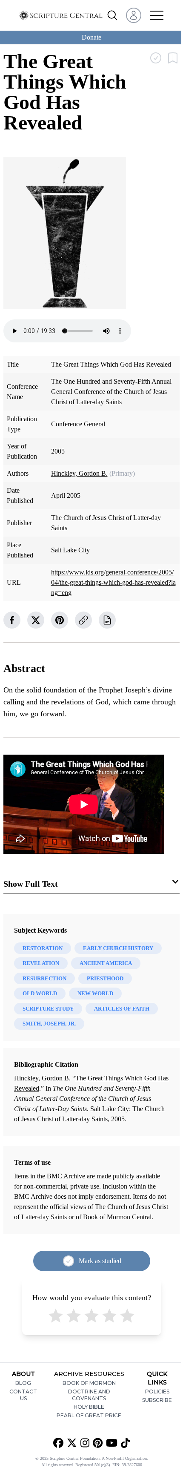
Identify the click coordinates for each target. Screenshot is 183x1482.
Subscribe (157, 1400)
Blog (23, 1383)
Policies (157, 1391)
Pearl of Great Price (89, 1415)
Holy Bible (89, 1407)
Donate (91, 37)
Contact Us (23, 1395)
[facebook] (11, 620)
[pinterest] (59, 620)
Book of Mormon (89, 1383)
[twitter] (35, 620)
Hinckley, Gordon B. (79, 473)
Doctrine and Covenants (89, 1395)
